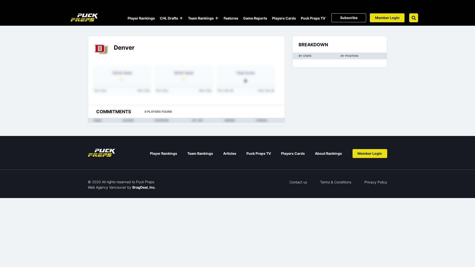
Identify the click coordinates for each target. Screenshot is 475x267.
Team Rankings (201, 18)
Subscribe (348, 18)
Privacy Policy (375, 182)
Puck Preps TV (313, 18)
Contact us (298, 182)
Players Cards (284, 18)
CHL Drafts (169, 18)
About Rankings (328, 153)
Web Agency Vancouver (107, 187)
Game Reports (255, 18)
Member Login (387, 18)
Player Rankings (141, 18)
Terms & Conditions (335, 182)
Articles (229, 153)
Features (231, 18)
